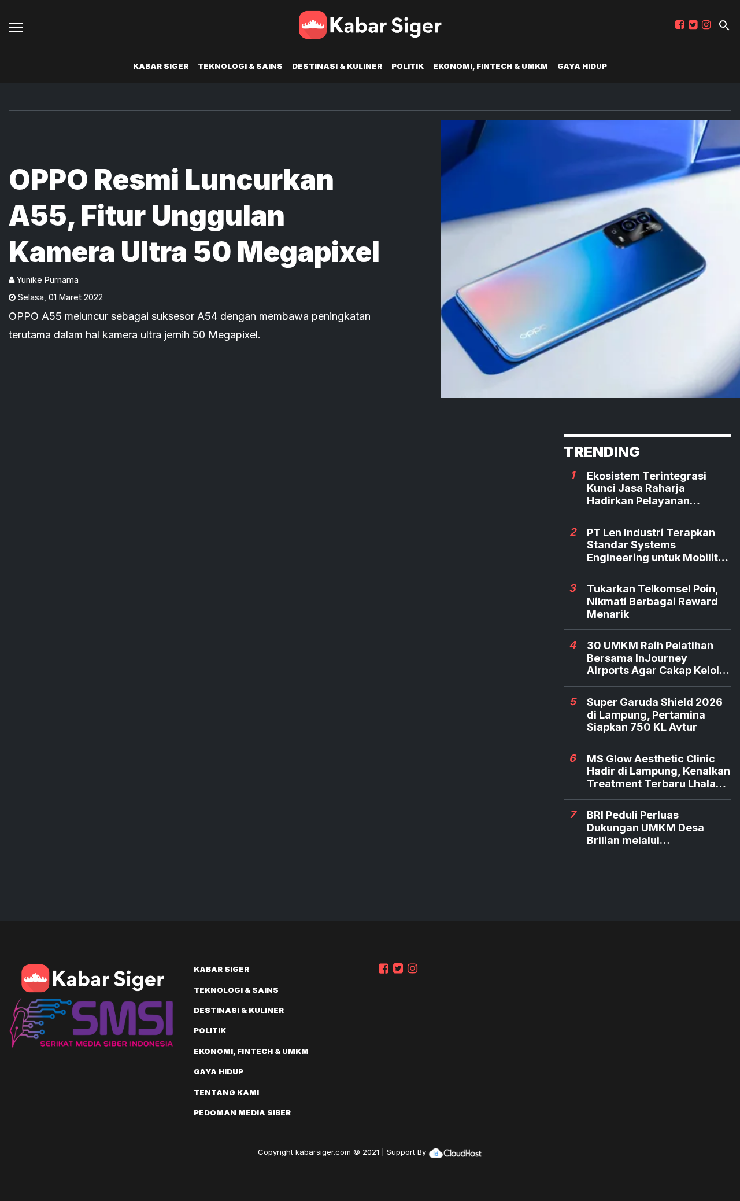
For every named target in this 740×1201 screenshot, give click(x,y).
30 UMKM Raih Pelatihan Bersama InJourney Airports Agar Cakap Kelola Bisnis (656, 658)
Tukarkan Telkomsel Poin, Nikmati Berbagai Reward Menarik (652, 601)
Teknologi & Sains (240, 66)
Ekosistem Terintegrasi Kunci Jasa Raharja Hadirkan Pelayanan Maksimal (646, 488)
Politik (407, 66)
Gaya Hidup (582, 66)
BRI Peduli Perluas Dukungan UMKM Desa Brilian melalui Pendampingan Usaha (645, 827)
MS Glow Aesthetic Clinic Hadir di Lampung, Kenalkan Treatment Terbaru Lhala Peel (658, 771)
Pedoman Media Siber (242, 1112)
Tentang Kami (226, 1092)
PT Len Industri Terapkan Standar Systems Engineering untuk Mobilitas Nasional (658, 545)
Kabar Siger (160, 66)
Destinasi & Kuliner (337, 66)
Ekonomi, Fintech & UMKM (490, 66)
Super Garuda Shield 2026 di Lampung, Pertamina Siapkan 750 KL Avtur (655, 714)
